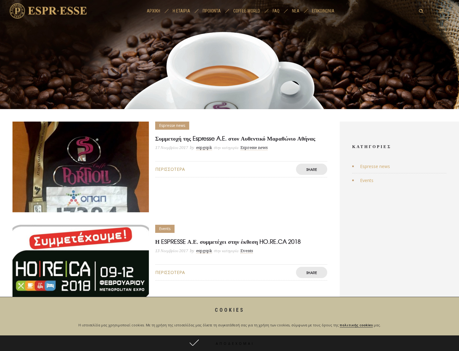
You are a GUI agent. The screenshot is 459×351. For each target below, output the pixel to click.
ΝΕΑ (295, 10)
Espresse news (375, 166)
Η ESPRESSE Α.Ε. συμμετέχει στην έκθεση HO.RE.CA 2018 (228, 241)
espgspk (204, 147)
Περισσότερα (170, 169)
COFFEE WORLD (246, 10)
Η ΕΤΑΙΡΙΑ (181, 10)
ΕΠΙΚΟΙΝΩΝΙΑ (323, 10)
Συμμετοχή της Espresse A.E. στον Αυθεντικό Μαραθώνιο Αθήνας (235, 138)
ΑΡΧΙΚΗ (153, 10)
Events (366, 180)
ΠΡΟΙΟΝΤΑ (212, 10)
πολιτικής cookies (356, 325)
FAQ (276, 10)
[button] (229, 343)
